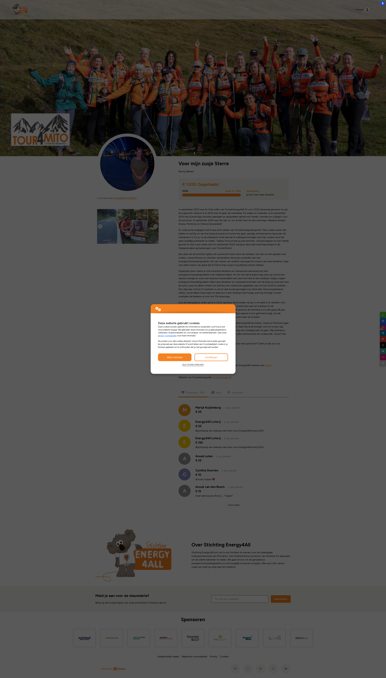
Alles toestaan (175, 357)
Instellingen (211, 357)
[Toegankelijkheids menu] (382, 3)
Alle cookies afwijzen (193, 365)
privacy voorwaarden (167, 335)
